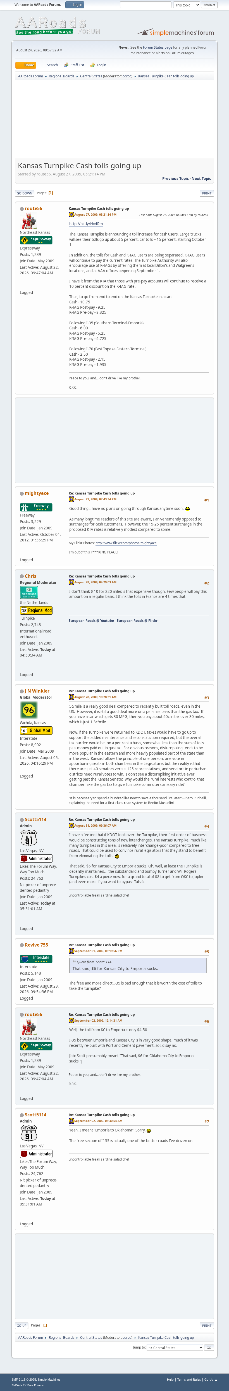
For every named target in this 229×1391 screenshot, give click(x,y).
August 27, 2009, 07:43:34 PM (95, 499)
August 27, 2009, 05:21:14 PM (95, 214)
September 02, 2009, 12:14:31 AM (98, 1020)
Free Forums (35, 1385)
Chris (30, 576)
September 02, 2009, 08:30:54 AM (98, 1121)
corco (127, 76)
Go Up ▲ (211, 1379)
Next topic (201, 178)
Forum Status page (157, 47)
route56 (33, 208)
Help (170, 1379)
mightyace (37, 493)
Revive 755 (36, 945)
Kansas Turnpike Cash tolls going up (99, 208)
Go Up (22, 1325)
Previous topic (175, 178)
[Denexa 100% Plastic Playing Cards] (22, 921)
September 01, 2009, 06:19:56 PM (98, 951)
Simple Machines (49, 1379)
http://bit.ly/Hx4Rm (86, 223)
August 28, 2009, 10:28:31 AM (95, 697)
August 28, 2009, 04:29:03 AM (95, 582)
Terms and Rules (189, 1379)
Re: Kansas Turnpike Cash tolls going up (102, 493)
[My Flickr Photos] (22, 552)
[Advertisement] (114, 121)
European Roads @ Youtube (91, 620)
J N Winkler (37, 691)
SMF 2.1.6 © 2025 (23, 1379)
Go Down (24, 193)
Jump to (139, 1347)
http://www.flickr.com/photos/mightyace (126, 543)
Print (206, 193)
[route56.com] (22, 285)
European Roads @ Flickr (137, 620)
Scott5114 (35, 819)
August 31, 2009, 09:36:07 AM (95, 825)
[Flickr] (22, 667)
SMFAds (16, 1385)
